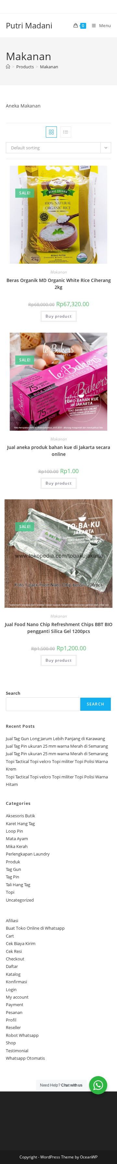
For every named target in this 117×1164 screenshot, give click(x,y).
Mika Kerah (17, 846)
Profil (11, 1020)
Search (13, 693)
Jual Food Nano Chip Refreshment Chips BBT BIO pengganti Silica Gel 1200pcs (58, 627)
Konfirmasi (16, 982)
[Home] (8, 67)
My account (17, 997)
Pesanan (14, 1012)
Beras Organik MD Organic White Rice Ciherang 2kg (58, 283)
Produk (13, 862)
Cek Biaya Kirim (20, 943)
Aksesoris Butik (20, 816)
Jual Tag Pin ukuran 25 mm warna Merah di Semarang (57, 746)
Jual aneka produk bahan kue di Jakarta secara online (58, 450)
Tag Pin (12, 877)
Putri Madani (29, 25)
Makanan (49, 67)
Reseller (13, 1027)
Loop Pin (14, 831)
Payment (14, 1004)
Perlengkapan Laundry (28, 854)
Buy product (59, 316)
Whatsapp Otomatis (25, 1058)
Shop (11, 1043)
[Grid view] (51, 132)
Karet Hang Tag (20, 823)
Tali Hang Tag (18, 885)
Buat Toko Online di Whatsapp (35, 928)
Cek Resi (14, 951)
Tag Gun (13, 869)
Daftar (12, 966)
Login (11, 989)
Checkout (15, 959)
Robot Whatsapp (22, 1035)
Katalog (13, 974)
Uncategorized (20, 900)
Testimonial (17, 1051)
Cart (10, 936)
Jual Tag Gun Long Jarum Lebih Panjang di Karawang (55, 738)
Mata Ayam (17, 838)
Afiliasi (12, 920)
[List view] (65, 132)
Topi (10, 892)
